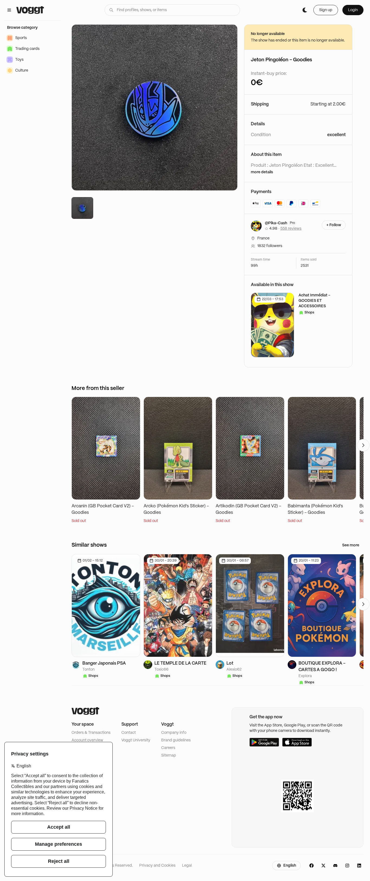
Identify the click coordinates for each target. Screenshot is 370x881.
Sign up (325, 10)
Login (353, 10)
